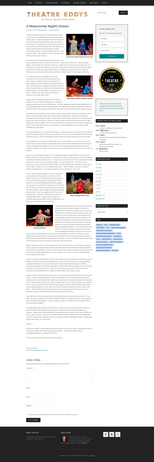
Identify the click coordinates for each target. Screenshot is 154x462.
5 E (31, 348)
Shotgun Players (118, 239)
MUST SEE (100, 227)
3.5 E (97, 174)
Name (28, 388)
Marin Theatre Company (116, 241)
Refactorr (92, 455)
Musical (99, 224)
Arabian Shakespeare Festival (38, 350)
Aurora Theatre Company (103, 250)
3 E (97, 178)
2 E (97, 185)
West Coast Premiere (102, 241)
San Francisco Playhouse (118, 227)
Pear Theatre (117, 236)
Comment (29, 368)
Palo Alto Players (106, 239)
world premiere (114, 224)
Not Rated (99, 199)
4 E (97, 171)
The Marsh (114, 250)
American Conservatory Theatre (104, 244)
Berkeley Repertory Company (104, 236)
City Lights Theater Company (104, 247)
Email (28, 397)
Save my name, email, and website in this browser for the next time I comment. (53, 414)
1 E (97, 192)
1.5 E (97, 188)
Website (28, 406)
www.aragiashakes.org (33, 333)
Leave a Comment (54, 30)
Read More (85, 443)
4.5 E (97, 167)
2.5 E (97, 181)
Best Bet (35, 348)
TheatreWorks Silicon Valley (104, 230)
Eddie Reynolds (42, 30)
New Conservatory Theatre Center (105, 233)
